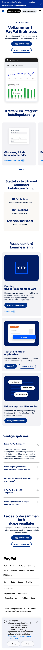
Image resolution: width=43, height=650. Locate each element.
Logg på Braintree (21, 44)
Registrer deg (27, 366)
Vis (8, 311)
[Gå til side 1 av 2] (20, 169)
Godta (14, 644)
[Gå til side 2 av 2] (23, 169)
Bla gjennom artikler (15, 420)
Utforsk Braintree (21, 50)
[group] (19, 143)
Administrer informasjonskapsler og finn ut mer (20, 637)
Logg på (10, 366)
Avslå (27, 644)
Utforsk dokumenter (16, 305)
